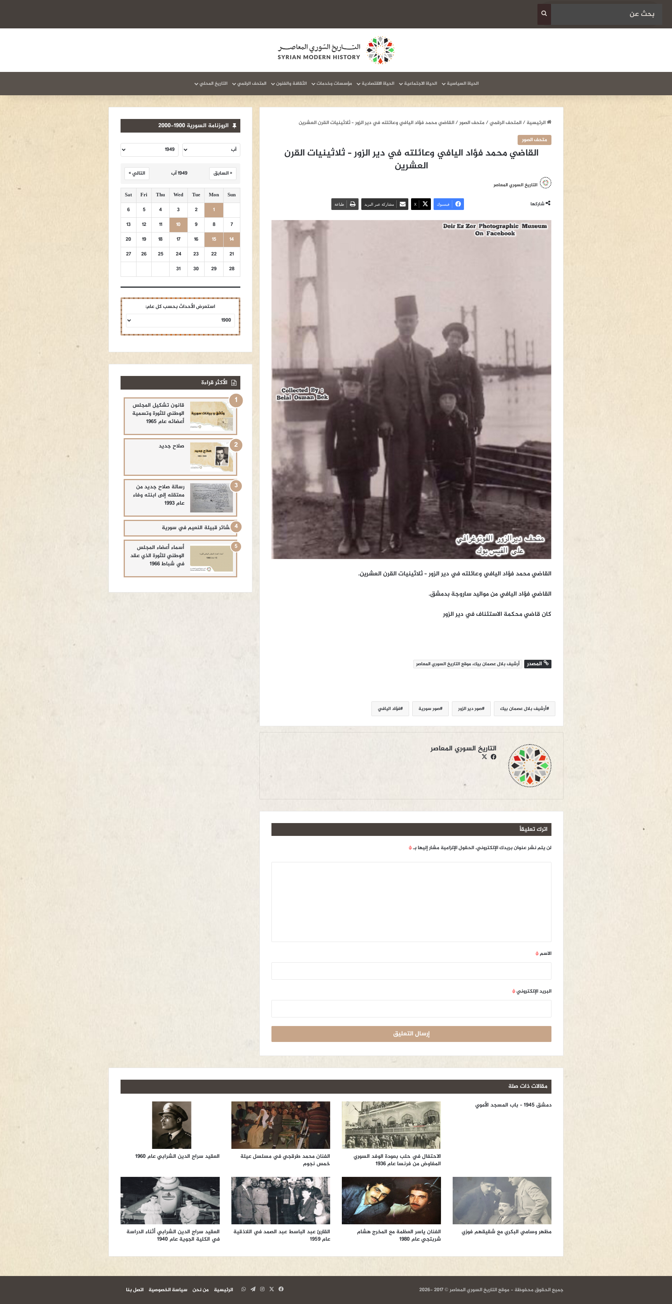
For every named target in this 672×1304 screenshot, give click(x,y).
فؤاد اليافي (389, 709)
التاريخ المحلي (214, 83)
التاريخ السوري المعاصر (515, 185)
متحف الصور (472, 123)
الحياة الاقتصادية (378, 83)
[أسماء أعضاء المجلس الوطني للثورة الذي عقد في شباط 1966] (211, 558)
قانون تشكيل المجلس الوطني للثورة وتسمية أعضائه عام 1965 (158, 413)
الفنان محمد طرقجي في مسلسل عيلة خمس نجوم (285, 1160)
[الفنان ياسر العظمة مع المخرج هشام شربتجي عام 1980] (391, 1200)
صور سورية (429, 709)
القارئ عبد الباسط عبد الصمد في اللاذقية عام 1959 (281, 1235)
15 (214, 240)
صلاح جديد (171, 446)
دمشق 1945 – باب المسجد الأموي (513, 1105)
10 (178, 225)
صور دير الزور (470, 709)
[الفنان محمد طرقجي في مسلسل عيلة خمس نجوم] (281, 1125)
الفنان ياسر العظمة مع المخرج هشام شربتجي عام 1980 (399, 1235)
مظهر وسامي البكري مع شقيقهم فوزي (506, 1231)
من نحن (200, 1290)
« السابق (223, 173)
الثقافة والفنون (291, 83)
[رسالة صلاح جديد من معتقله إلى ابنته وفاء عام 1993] (211, 497)
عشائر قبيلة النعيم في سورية (197, 527)
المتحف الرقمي (251, 83)
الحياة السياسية (463, 83)
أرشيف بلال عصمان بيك (523, 709)
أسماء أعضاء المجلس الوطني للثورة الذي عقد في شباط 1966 (157, 555)
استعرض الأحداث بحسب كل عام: (180, 306)
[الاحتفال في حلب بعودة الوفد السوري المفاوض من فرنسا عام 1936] (391, 1125)
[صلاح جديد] (211, 457)
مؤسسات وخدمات (334, 83)
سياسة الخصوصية (168, 1290)
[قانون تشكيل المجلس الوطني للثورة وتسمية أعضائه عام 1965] (211, 416)
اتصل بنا (135, 1290)
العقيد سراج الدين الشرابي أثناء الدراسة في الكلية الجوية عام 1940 (173, 1235)
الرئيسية (537, 123)
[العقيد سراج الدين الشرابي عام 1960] (170, 1125)
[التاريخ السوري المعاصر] (336, 50)
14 (231, 240)
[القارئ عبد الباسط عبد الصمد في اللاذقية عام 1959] (281, 1200)
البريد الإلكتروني (531, 991)
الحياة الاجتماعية (420, 83)
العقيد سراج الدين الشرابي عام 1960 (177, 1156)
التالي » (137, 173)
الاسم (543, 953)
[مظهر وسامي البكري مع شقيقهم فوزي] (502, 1200)
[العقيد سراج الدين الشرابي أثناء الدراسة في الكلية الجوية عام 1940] (170, 1200)
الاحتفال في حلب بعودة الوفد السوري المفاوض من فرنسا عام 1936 (397, 1160)
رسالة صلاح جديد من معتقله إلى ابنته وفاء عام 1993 (158, 495)
